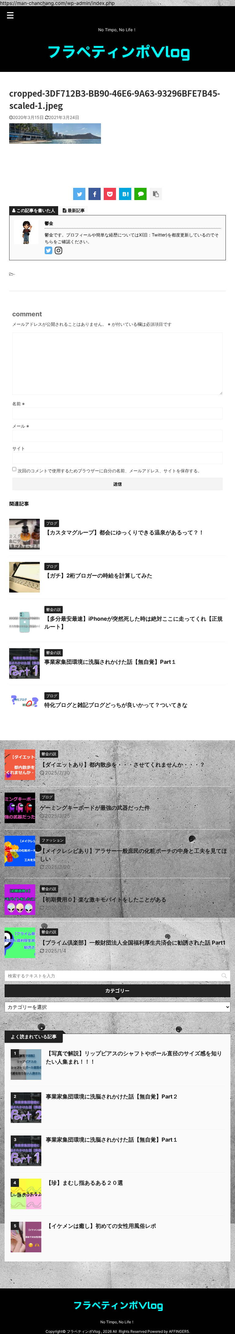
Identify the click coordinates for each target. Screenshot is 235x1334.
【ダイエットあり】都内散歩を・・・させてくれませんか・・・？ (122, 764)
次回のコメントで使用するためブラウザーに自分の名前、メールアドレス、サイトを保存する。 (110, 470)
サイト (18, 448)
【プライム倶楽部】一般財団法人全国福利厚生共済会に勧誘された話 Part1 (133, 942)
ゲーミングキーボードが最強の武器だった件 (95, 807)
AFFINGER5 (179, 1331)
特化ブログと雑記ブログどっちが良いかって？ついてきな (116, 705)
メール (20, 426)
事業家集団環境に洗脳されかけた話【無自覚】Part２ (112, 1096)
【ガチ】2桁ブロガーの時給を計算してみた (98, 575)
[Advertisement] (120, 163)
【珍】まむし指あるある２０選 (84, 1183)
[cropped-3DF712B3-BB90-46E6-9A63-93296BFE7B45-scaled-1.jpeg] (125, 194)
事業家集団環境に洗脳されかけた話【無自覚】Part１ (110, 662)
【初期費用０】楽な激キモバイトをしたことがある (103, 899)
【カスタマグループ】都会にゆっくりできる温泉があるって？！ (124, 532)
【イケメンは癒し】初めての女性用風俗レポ (101, 1226)
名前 (18, 403)
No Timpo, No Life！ (117, 1322)
